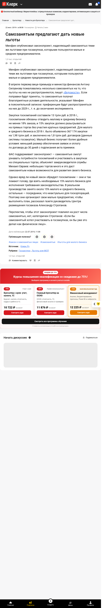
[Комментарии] (6, 63)
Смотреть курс (17, 313)
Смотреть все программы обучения (50, 321)
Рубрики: (13, 250)
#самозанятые (47, 242)
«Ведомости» (71, 92)
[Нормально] (44, 237)
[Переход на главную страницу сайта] (10, 4)
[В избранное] (15, 63)
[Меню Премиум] (21, 4)
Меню (70, 605)
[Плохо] (52, 237)
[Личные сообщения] (90, 4)
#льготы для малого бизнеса (72, 242)
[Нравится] (11, 63)
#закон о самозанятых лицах (23, 242)
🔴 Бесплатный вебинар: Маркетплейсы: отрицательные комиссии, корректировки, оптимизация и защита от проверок (50, 12)
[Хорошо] (37, 237)
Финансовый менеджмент (83, 293)
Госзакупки (29, 27)
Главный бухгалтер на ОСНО (48, 294)
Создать (50, 605)
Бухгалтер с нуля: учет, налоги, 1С (15, 294)
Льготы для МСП (40, 250)
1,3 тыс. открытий (17, 256)
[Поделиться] (19, 63)
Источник (14, 246)
